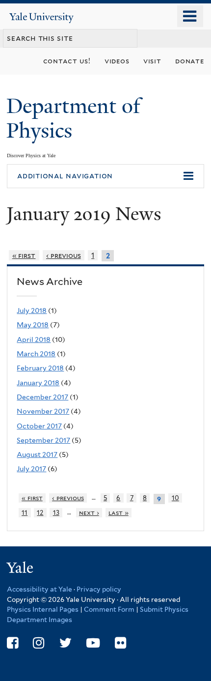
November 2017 (43, 411)
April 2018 (34, 339)
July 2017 (31, 469)
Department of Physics (73, 118)
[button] (105, 176)
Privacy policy (99, 589)
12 (40, 512)
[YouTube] (93, 643)
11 (24, 512)
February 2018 (40, 368)
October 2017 (39, 426)
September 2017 (43, 440)
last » (118, 512)
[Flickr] (120, 643)
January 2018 (38, 383)
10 (175, 498)
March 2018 (36, 354)
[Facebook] (12, 643)
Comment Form (109, 609)
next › (89, 512)
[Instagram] (38, 643)
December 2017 (42, 397)
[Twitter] (65, 643)
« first (24, 255)
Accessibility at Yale (39, 589)
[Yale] (21, 569)
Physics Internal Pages (43, 609)
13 (56, 512)
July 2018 (32, 310)
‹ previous (63, 255)
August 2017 (37, 454)
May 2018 (33, 325)
